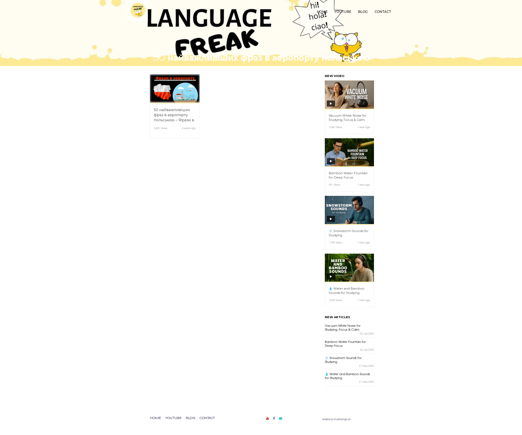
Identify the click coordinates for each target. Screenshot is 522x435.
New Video (335, 76)
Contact (383, 12)
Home (322, 12)
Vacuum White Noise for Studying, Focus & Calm (347, 118)
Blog (363, 12)
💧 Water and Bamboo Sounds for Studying (346, 291)
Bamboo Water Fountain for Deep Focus (348, 175)
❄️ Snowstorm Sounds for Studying (348, 233)
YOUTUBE (342, 12)
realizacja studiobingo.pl (336, 419)
